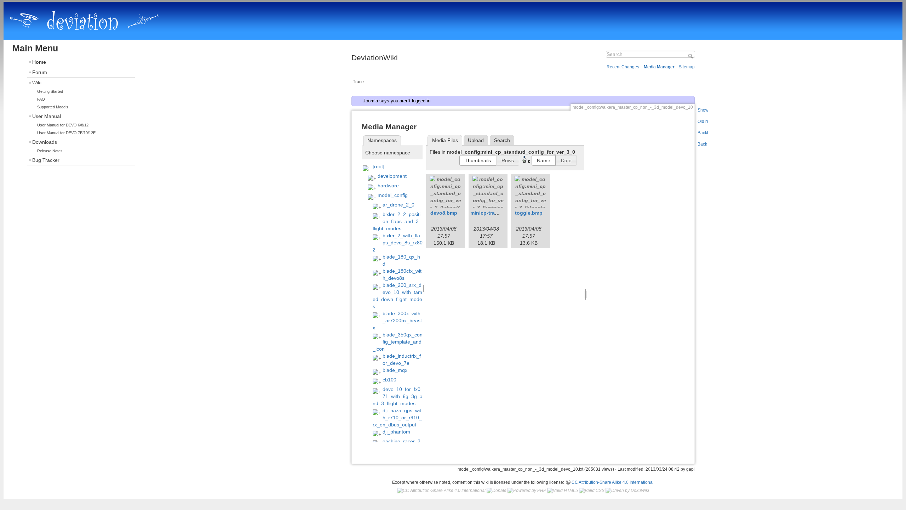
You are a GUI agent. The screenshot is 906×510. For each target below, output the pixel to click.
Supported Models (52, 107)
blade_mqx (395, 370)
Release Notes (50, 151)
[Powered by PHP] (527, 490)
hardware (388, 185)
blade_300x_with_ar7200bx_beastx (397, 320)
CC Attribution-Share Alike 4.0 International (613, 482)
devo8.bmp (443, 213)
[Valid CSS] (591, 490)
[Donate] (496, 490)
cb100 (389, 379)
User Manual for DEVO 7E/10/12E (66, 133)
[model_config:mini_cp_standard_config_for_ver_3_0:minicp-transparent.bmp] (488, 192)
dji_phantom (396, 432)
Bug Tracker (45, 160)
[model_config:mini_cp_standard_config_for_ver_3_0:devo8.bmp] (445, 192)
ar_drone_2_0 (398, 205)
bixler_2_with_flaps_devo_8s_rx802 (398, 243)
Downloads (44, 142)
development (392, 176)
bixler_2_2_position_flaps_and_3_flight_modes (397, 221)
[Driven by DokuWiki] (627, 490)
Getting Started (50, 91)
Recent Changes (623, 66)
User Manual (46, 116)
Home (39, 62)
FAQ (41, 99)
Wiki (36, 82)
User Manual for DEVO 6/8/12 (62, 125)
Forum (39, 72)
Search (691, 55)
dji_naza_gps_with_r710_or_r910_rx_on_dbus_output (397, 417)
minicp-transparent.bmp (499, 213)
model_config (393, 195)
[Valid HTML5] (562, 490)
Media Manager (659, 66)
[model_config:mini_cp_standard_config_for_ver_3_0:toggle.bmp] (530, 192)
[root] (378, 166)
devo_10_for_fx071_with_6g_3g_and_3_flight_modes (398, 396)
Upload (476, 140)
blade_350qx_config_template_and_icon (398, 342)
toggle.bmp (529, 213)
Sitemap (687, 66)
